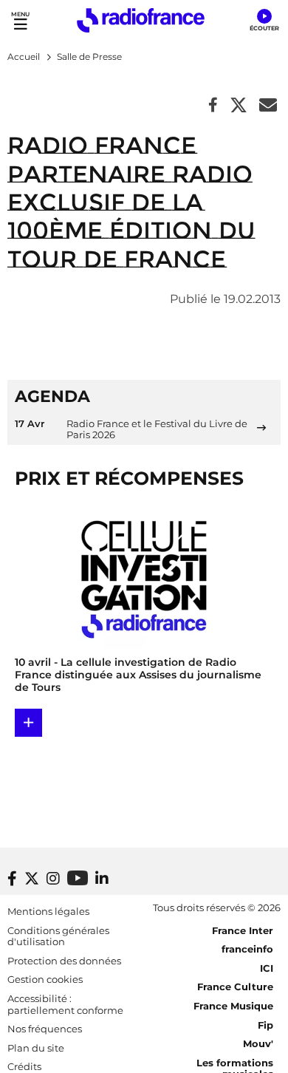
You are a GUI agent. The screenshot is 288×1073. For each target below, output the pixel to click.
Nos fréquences (44, 1029)
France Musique (233, 1006)
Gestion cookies (45, 979)
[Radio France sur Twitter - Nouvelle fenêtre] (31, 879)
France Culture (235, 986)
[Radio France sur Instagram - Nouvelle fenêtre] (53, 879)
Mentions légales (48, 911)
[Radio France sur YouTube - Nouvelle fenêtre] (77, 877)
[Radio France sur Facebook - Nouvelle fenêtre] (12, 879)
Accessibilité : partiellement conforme (65, 1004)
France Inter (242, 930)
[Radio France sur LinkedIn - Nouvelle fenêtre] (102, 878)
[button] (264, 21)
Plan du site (35, 1048)
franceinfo (247, 949)
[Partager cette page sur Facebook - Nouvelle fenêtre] (213, 106)
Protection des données (64, 961)
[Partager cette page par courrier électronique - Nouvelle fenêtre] (268, 106)
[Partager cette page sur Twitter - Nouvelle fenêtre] (238, 106)
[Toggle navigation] (20, 20)
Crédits (24, 1066)
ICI (266, 968)
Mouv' (258, 1043)
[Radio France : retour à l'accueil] (140, 20)
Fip (265, 1025)
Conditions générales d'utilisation (58, 936)
